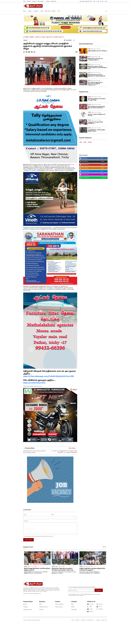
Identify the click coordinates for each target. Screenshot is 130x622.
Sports (42, 11)
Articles (29, 11)
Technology (74, 609)
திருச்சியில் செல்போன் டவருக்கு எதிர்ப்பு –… (95, 59)
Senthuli (48, 1)
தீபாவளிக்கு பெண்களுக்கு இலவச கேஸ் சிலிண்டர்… (96, 107)
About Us (29, 1)
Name (25, 514)
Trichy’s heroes (58, 607)
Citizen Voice (47, 11)
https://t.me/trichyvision (34, 383)
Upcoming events (27, 609)
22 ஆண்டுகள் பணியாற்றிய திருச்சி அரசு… (96, 130)
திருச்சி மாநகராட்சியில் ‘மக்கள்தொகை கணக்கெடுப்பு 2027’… (97, 68)
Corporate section (43, 607)
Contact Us (34, 1)
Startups (41, 609)
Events (32, 37)
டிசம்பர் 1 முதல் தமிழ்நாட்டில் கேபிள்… (96, 115)
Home (24, 1)
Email (52, 514)
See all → (105, 547)
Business (36, 11)
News (24, 11)
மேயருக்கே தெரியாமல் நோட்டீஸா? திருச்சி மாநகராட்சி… (95, 84)
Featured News (28, 601)
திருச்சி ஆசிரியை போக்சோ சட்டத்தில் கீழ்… (97, 99)
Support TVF (53, 1)
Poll (58, 11)
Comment (25, 521)
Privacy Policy (41, 1)
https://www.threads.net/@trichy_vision (32, 386)
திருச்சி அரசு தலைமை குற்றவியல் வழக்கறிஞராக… (97, 75)
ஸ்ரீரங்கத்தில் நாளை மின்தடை (97, 51)
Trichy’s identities (59, 604)
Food (72, 604)
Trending (89, 142)
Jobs (40, 604)
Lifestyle (53, 11)
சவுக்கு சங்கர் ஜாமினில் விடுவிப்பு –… (95, 122)
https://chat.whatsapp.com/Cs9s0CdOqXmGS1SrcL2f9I (48, 376)
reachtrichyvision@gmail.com (34, 593)
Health (72, 607)
